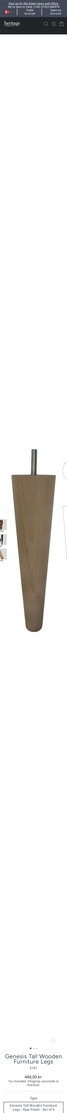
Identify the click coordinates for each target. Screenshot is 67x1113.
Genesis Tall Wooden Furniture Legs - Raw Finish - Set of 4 (33, 1108)
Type (33, 1098)
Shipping (34, 1081)
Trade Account (29, 12)
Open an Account (55, 12)
